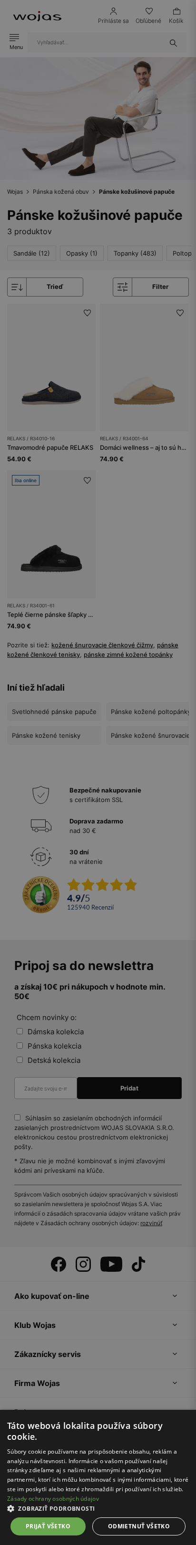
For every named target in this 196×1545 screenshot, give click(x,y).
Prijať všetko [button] (48, 1526)
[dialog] (98, 772)
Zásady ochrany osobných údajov (53, 1499)
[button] (98, 1509)
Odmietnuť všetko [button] (139, 1526)
